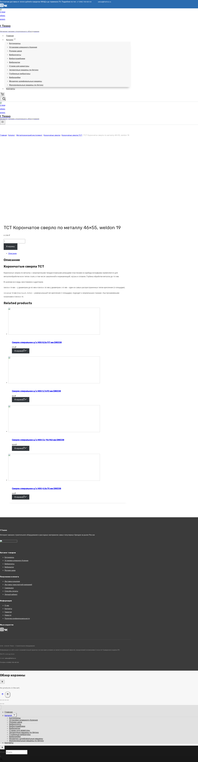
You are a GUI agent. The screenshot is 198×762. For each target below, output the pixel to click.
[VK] (5, 6)
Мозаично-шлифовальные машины (25, 81)
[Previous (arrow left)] (1, 703)
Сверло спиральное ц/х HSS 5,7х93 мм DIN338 (36, 391)
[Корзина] (2, 94)
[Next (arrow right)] (3, 703)
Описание (12, 253)
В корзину (10, 246)
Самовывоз (9, 588)
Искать (3, 752)
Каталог (8, 715)
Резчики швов (15, 51)
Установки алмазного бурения (23, 47)
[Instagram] (2, 6)
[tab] (67, 253)
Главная (10, 36)
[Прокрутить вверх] (2, 694)
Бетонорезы (15, 43)
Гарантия (8, 612)
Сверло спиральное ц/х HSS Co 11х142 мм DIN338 (38, 440)
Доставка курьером (12, 581)
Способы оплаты (11, 591)
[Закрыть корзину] (2, 682)
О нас (7, 605)
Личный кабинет (11, 594)
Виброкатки (14, 62)
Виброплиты (15, 55)
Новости (8, 615)
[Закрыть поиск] (2, 747)
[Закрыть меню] (0, 707)
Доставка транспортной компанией (18, 585)
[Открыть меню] (2, 122)
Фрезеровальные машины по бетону (26, 85)
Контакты (10, 89)
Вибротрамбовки (17, 58)
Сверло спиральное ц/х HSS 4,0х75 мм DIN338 (36, 488)
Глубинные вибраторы (19, 74)
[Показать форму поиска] (3, 99)
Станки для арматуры (19, 66)
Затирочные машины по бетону (23, 70)
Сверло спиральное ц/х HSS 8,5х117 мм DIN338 (37, 342)
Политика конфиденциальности (17, 618)
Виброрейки (15, 77)
